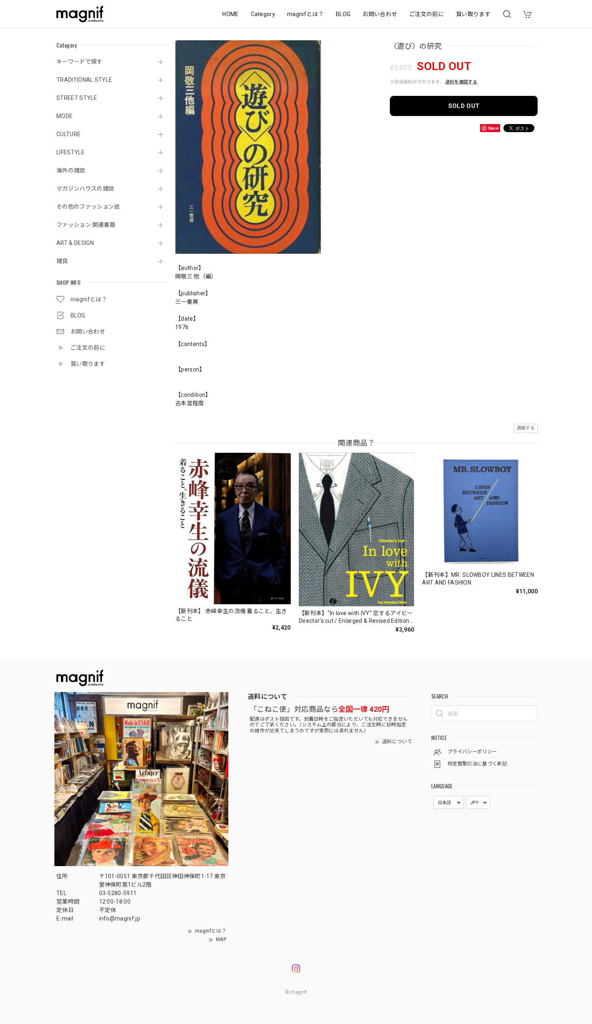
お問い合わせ (379, 14)
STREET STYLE (76, 98)
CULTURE (68, 134)
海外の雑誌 (70, 170)
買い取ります (473, 14)
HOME (230, 14)
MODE (64, 116)
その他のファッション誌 (88, 206)
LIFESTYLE (70, 152)
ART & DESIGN (75, 243)
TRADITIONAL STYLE (84, 80)
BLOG (343, 14)
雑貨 (62, 261)
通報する (526, 428)
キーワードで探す (79, 61)
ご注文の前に (426, 14)
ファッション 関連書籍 (86, 225)
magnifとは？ (305, 14)
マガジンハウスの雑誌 (85, 188)
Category (263, 14)
